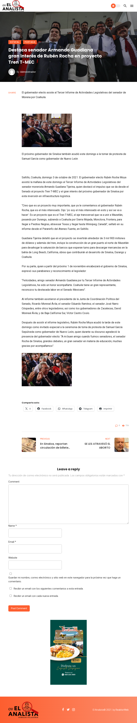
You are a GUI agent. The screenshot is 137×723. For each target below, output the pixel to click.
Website (12, 557)
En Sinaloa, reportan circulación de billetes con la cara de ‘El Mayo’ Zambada (55, 446)
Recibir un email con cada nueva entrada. (36, 595)
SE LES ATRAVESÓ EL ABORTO (97, 446)
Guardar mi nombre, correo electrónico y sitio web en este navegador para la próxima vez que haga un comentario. (64, 579)
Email (12, 541)
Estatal (14, 42)
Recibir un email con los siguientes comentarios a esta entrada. (48, 588)
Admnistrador (28, 72)
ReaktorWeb (122, 709)
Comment (13, 481)
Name (12, 525)
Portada (30, 42)
